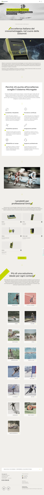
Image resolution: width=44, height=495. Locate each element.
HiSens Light (25, 236)
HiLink (3, 250)
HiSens (3, 236)
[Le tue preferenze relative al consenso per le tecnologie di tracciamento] (43, 252)
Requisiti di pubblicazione (25, 483)
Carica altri (22, 257)
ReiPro (3, 221)
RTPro (24, 221)
